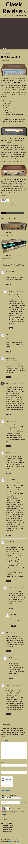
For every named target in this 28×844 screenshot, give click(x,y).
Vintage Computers (7, 827)
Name (2, 762)
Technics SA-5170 (19, 213)
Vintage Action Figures (8, 829)
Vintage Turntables (7, 825)
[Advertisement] (14, 33)
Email (2, 769)
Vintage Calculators (7, 831)
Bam (18, 841)
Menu (5, 48)
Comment (4, 740)
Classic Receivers (17, 840)
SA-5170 (3, 53)
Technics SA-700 (6, 233)
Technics (9, 53)
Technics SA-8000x (6, 256)
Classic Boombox (6, 823)
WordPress (11, 841)
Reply (8, 284)
